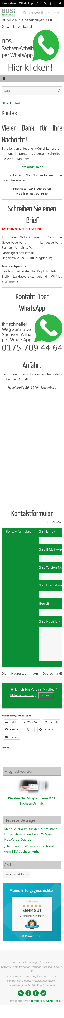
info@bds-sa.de (32, 167)
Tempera (36, 1001)
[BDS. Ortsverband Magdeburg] (55, 3)
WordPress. (53, 1001)
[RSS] (45, 3)
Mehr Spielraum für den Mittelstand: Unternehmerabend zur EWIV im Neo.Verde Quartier (31, 834)
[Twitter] (60, 3)
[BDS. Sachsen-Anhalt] (50, 3)
